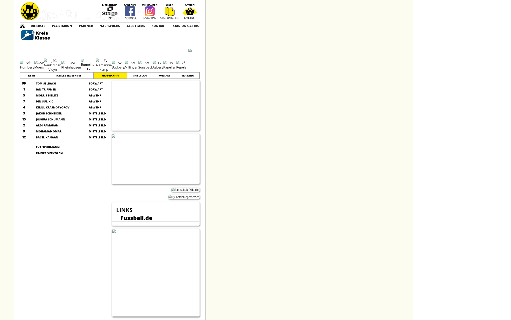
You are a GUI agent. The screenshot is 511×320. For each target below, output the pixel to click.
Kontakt (164, 75)
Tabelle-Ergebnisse (68, 75)
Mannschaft (110, 75)
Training (188, 75)
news (32, 75)
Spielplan (140, 75)
